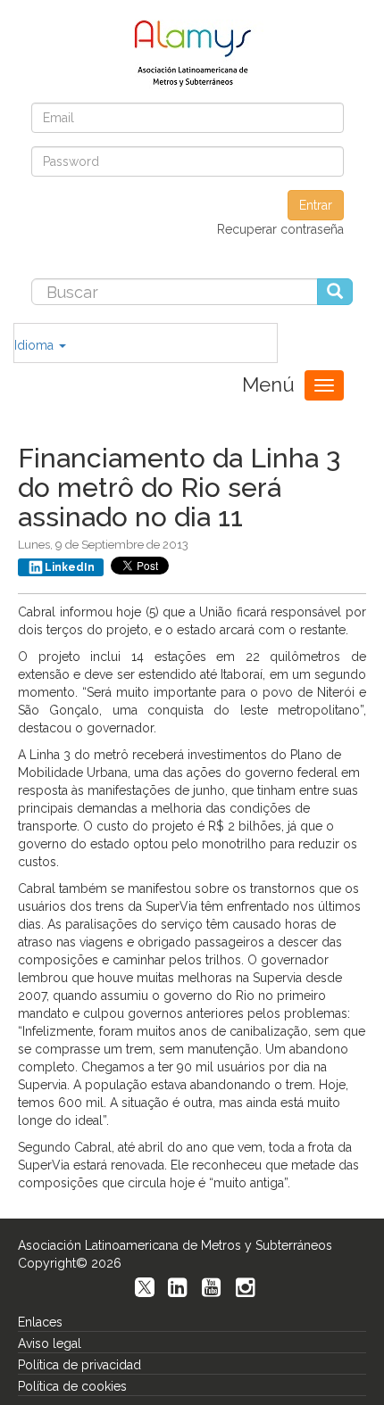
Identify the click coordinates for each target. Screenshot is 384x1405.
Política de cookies (72, 1386)
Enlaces (40, 1322)
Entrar (315, 205)
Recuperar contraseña (280, 229)
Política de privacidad (79, 1365)
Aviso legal (49, 1343)
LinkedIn (70, 567)
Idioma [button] (35, 345)
